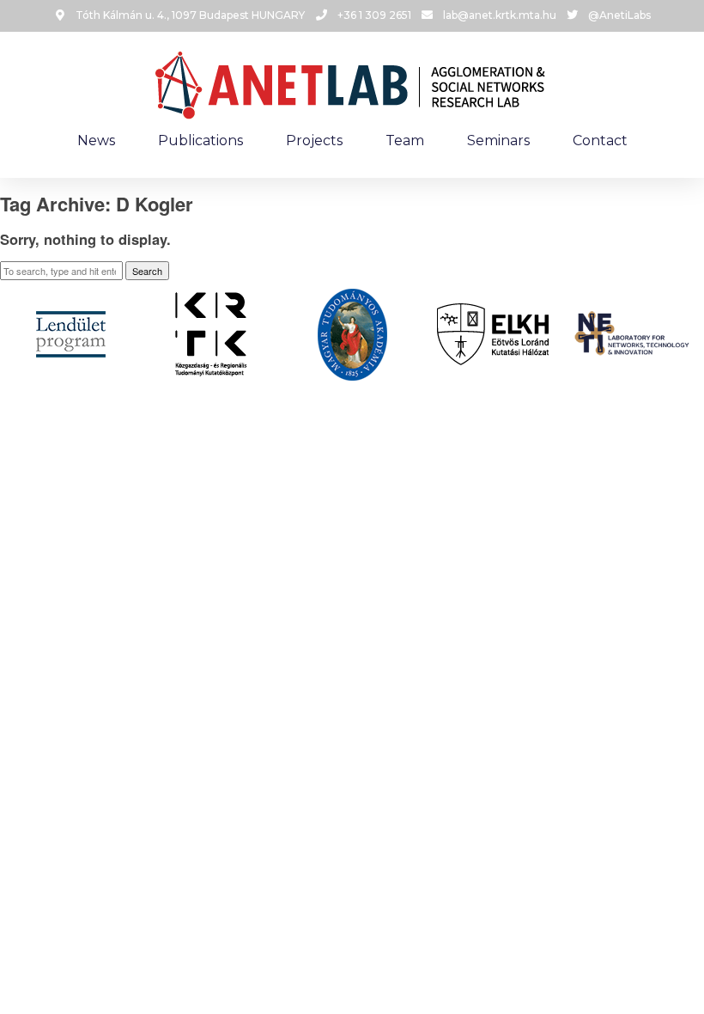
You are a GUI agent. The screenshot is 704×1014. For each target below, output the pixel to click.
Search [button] (147, 271)
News (96, 140)
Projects (314, 140)
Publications (200, 140)
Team (404, 140)
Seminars (498, 140)
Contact (600, 140)
